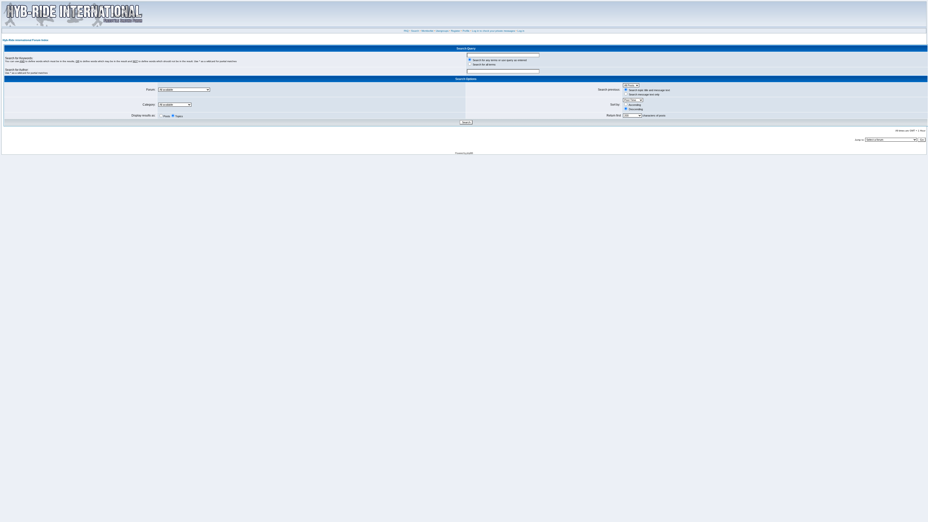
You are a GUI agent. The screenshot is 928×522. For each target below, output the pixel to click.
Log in (520, 30)
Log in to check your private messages (493, 30)
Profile (466, 30)
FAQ (406, 30)
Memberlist (427, 30)
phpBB (469, 153)
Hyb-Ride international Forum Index (25, 40)
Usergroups (442, 30)
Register (455, 30)
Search (415, 30)
